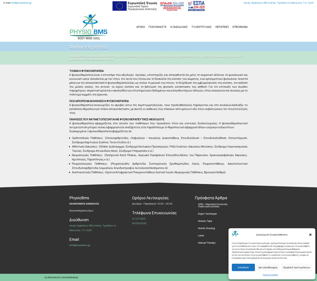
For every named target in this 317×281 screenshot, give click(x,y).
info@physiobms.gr (21, 2)
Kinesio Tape (205, 220)
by (46, 277)
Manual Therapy (207, 242)
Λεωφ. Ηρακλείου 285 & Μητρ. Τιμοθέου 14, (267, 2)
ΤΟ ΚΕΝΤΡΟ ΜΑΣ (201, 27)
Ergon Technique (207, 213)
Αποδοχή (243, 267)
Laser (201, 235)
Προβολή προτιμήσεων (296, 267)
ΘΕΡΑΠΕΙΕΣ (222, 27)
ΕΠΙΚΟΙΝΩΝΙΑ (240, 27)
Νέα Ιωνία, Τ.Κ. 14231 (302, 2)
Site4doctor (54, 277)
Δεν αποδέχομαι (268, 267)
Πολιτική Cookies (270, 274)
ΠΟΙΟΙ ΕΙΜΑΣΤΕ (158, 27)
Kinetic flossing (206, 228)
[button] (310, 234)
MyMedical (72, 277)
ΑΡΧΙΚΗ (140, 27)
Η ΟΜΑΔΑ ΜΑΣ (179, 27)
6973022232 (139, 223)
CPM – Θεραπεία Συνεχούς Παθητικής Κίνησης (213, 205)
